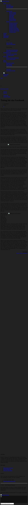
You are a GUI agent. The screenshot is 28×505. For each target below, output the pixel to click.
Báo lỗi (5, 93)
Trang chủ (5, 95)
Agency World (6, 96)
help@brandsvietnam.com (9, 481)
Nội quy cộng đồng (7, 470)
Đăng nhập (5, 74)
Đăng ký (5, 75)
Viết (1, 78)
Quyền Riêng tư (7, 469)
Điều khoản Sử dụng (8, 468)
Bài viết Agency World (4, 88)
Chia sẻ (5, 91)
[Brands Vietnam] (5, 1)
